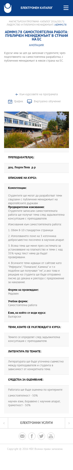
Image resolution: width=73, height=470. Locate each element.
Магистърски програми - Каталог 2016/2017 (36, 21)
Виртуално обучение (47, 102)
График (18, 102)
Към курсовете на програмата (38, 94)
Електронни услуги (36, 423)
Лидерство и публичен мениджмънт (30, 25)
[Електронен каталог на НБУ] (7, 8)
